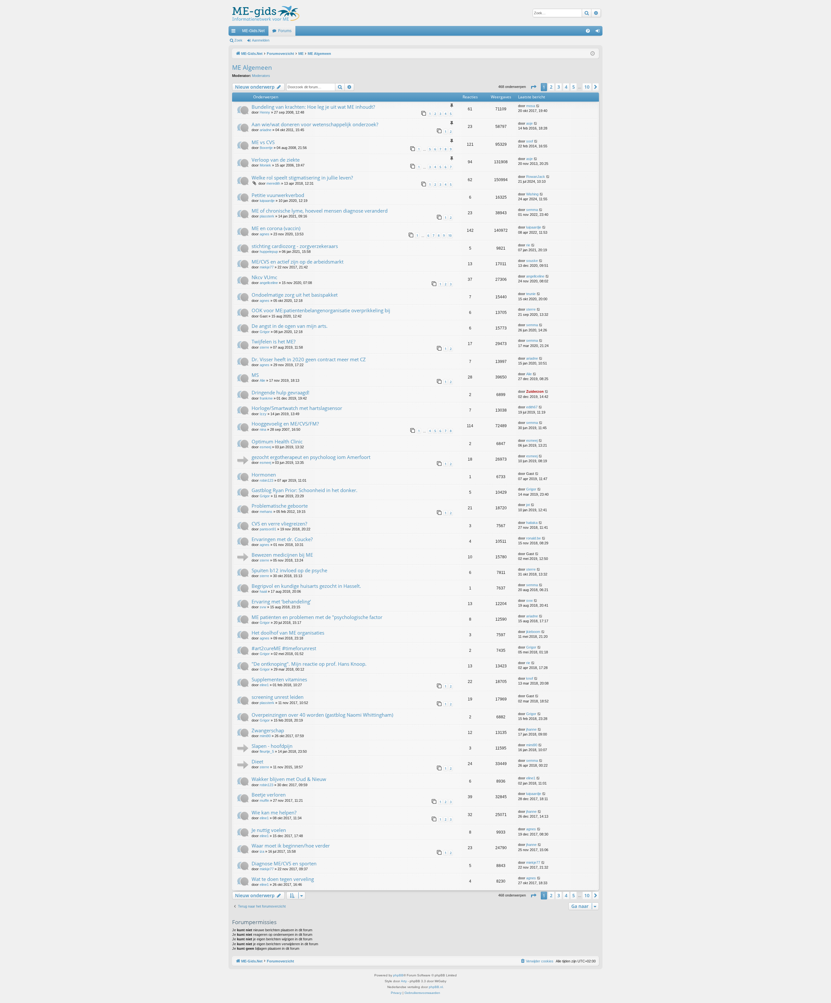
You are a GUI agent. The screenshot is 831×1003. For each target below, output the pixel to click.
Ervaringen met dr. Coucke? (282, 539)
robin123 (266, 480)
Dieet (257, 761)
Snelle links (234, 32)
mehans (266, 512)
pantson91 (268, 529)
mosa (530, 106)
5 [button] (573, 87)
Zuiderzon (535, 391)
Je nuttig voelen (269, 830)
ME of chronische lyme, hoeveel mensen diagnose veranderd (320, 210)
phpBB (398, 975)
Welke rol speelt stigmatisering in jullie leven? (302, 177)
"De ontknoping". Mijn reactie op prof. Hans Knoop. (309, 664)
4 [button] (566, 87)
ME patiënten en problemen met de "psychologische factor (317, 617)
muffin (264, 800)
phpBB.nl (436, 987)
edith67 (532, 407)
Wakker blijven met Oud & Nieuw (289, 779)
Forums (284, 31)
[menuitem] (588, 31)
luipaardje (267, 201)
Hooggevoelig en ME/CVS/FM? (285, 423)
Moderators (261, 76)
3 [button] (558, 87)
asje (529, 123)
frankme (266, 398)
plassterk (267, 216)
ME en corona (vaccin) (276, 228)
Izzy (263, 414)
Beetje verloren (269, 794)
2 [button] (551, 87)
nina (263, 429)
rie (528, 245)
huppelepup (269, 252)
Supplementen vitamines (279, 679)
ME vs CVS (263, 142)
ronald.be (533, 538)
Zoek (238, 40)
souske (532, 261)
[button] (533, 87)
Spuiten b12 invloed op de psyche (289, 570)
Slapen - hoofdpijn (272, 746)
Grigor (265, 332)
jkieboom (533, 632)
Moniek (265, 165)
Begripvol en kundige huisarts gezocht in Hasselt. (306, 586)
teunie (531, 294)
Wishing (532, 194)
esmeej (265, 447)
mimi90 (265, 736)
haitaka (532, 523)
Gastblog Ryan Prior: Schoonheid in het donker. (304, 490)
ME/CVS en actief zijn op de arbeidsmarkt (297, 261)
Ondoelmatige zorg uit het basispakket (295, 294)
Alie (262, 380)
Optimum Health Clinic (277, 441)
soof (529, 141)
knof (529, 678)
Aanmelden (260, 40)
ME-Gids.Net (253, 31)
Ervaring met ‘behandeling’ (281, 601)
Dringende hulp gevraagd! (280, 392)
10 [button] (586, 87)
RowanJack (535, 177)
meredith (273, 183)
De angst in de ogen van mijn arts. (290, 326)
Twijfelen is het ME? (273, 341)
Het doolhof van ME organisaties (288, 632)
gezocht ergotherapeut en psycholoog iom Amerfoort (311, 457)
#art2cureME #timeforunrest (284, 648)
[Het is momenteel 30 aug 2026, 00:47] (592, 53)
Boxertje (266, 148)
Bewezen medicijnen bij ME (282, 554)
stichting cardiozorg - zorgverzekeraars (295, 246)
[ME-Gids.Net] (264, 13)
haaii (263, 591)
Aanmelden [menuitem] (598, 32)
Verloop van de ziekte (276, 159)
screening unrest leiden (278, 697)
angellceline (269, 283)
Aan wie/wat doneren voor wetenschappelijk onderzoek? (315, 124)
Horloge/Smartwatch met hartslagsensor (297, 408)
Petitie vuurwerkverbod (278, 195)
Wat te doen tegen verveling (283, 879)
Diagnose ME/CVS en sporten (284, 863)
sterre (531, 309)
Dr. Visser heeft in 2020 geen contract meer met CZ (309, 359)
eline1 (264, 685)
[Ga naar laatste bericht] (538, 106)
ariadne (265, 130)
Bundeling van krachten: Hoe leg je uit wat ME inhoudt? (313, 107)
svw (263, 607)
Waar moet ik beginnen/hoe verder (291, 845)
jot (528, 505)
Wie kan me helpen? (274, 812)
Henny (265, 112)
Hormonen (264, 474)
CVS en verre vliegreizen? (279, 523)
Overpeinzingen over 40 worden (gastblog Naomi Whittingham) (322, 715)
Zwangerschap (268, 730)
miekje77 (267, 267)
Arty (404, 981)
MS (255, 375)
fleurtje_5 (267, 751)
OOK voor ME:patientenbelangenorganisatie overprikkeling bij (321, 310)
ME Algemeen (252, 67)
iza (262, 851)
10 (450, 235)
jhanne (531, 729)
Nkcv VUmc (264, 277)
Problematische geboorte (280, 505)
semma (532, 210)
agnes (264, 234)
